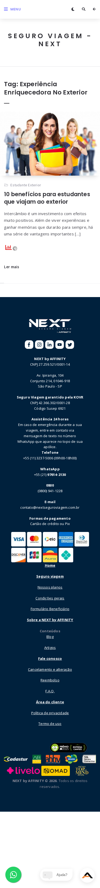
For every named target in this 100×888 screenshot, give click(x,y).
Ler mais (11, 266)
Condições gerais (49, 598)
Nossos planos (50, 587)
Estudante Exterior (25, 185)
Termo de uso (49, 723)
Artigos (50, 647)
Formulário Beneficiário (50, 608)
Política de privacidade (50, 713)
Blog (50, 636)
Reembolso (50, 680)
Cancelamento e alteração (50, 669)
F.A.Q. (49, 691)
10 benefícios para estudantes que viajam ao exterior (47, 198)
